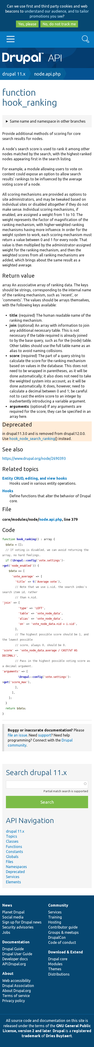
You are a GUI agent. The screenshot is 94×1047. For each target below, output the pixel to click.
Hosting (54, 922)
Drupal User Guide (17, 954)
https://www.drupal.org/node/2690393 (34, 458)
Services (12, 877)
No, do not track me (59, 24)
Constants (14, 852)
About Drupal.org (16, 991)
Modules (55, 964)
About (7, 973)
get (6, 565)
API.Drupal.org (14, 964)
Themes (54, 969)
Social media (13, 917)
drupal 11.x (13, 73)
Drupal (59, 1031)
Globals (12, 857)
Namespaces (16, 867)
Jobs (6, 932)
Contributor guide (63, 927)
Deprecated (15, 872)
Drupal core (57, 959)
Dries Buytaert (59, 1036)
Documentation (15, 942)
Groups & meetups (63, 932)
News (7, 905)
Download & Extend (65, 952)
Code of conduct (62, 942)
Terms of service (16, 996)
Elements (13, 882)
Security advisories (18, 927)
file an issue (17, 735)
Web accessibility (16, 981)
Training (55, 917)
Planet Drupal (13, 912)
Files (9, 862)
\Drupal (17, 560)
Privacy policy (13, 1001)
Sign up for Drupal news (22, 922)
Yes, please (27, 24)
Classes (12, 841)
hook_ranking (26, 539)
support (44, 735)
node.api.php (47, 73)
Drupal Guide (13, 949)
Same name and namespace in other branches (48, 121)
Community (58, 905)
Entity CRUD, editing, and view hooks (34, 478)
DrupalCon (57, 937)
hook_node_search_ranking (32, 439)
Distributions (59, 974)
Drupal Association (18, 986)
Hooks (7, 491)
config (31, 560)
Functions (14, 846)
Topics (11, 836)
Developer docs (15, 959)
